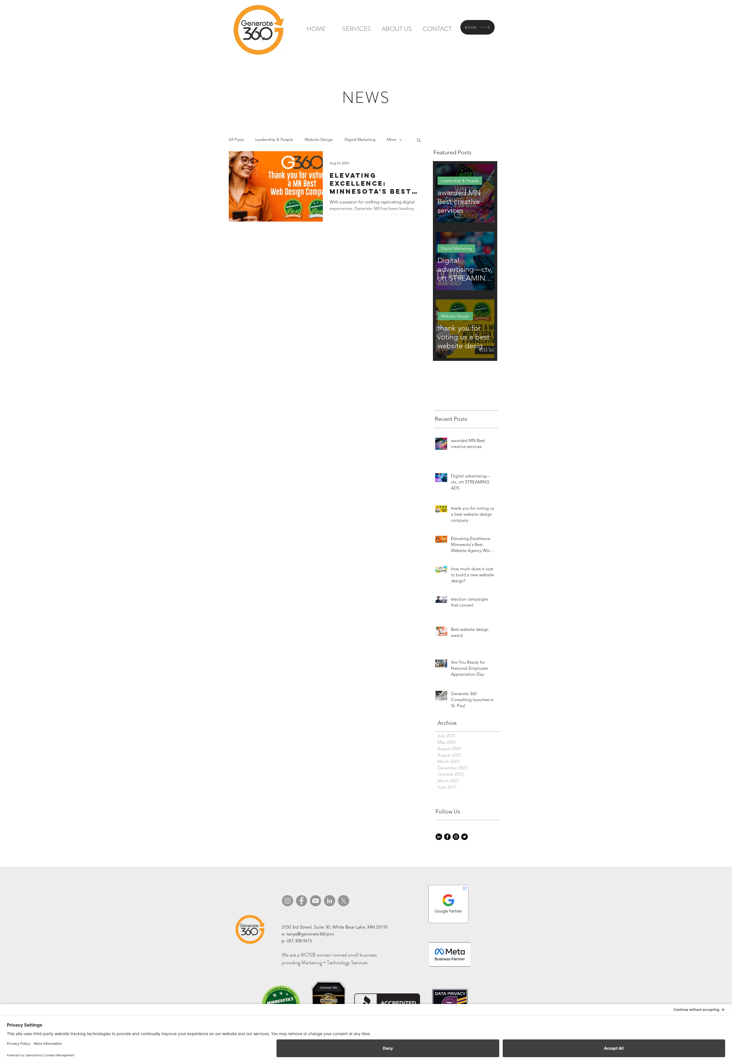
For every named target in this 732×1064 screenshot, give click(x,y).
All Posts (236, 139)
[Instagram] (456, 836)
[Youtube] (315, 900)
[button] (418, 140)
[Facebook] (447, 836)
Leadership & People (274, 139)
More (391, 139)
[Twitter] (464, 836)
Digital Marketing (360, 139)
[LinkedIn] (438, 836)
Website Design (319, 139)
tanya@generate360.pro (310, 934)
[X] (343, 900)
